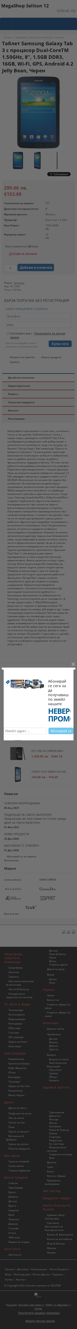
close (73, 664)
